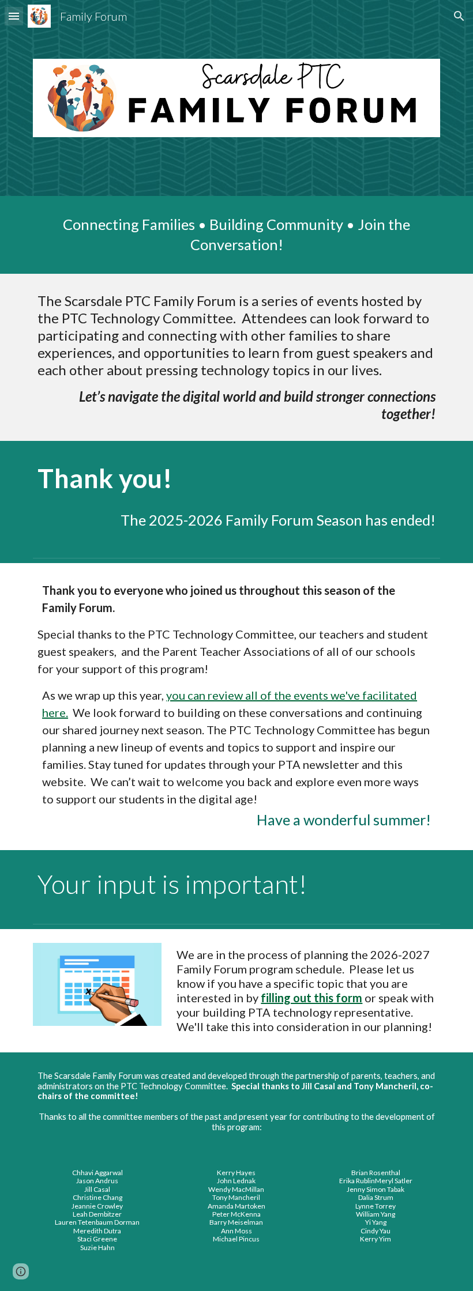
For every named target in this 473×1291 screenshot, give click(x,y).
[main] (236, 235)
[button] (14, 16)
